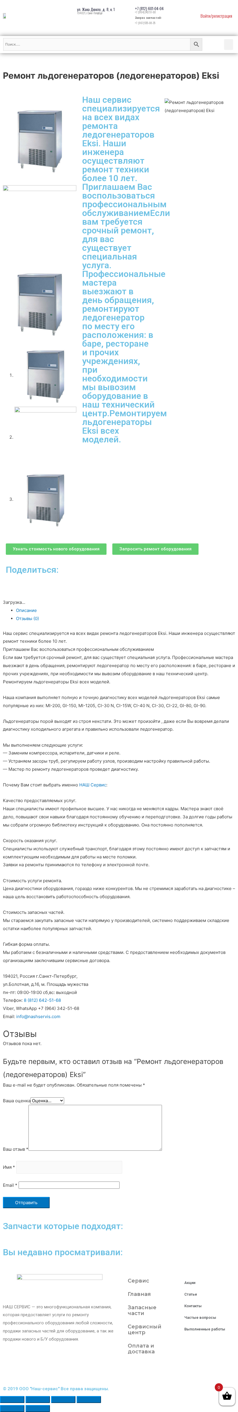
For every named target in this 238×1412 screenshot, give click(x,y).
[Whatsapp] (176, 1371)
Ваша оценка (16, 1100)
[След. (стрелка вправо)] (38, 1408)
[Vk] (160, 1371)
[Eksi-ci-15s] (39, 303)
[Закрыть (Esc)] (12, 1399)
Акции (189, 1282)
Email (10, 1185)
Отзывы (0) (27, 618)
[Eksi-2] (39, 221)
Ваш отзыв (15, 1149)
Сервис (138, 1281)
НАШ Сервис (92, 785)
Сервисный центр (144, 1329)
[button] (56, 549)
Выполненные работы (204, 1329)
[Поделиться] (38, 1399)
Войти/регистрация (216, 15)
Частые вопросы (200, 1317)
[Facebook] (145, 1371)
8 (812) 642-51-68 (42, 1000)
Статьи (190, 1294)
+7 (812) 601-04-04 (149, 8)
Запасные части (142, 1310)
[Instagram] (129, 1371)
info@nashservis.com (38, 1016)
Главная (139, 1294)
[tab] (125, 610)
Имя (9, 1167)
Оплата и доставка (141, 1349)
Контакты (193, 1306)
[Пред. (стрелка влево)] (12, 1408)
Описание (26, 610)
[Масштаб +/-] (89, 1399)
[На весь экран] (63, 1399)
